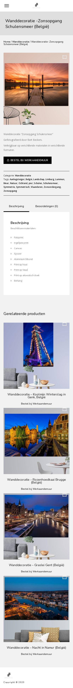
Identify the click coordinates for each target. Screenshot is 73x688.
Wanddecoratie (20, 41)
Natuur (14, 183)
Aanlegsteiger (17, 179)
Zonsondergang (52, 186)
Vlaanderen (37, 186)
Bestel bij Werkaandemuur (29, 160)
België (29, 179)
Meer (6, 183)
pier (31, 183)
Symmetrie (9, 186)
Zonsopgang (10, 190)
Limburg (50, 179)
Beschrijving (16, 206)
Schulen (38, 183)
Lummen (59, 179)
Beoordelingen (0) (46, 206)
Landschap (38, 179)
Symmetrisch (23, 186)
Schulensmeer (50, 183)
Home (7, 41)
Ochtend (23, 183)
